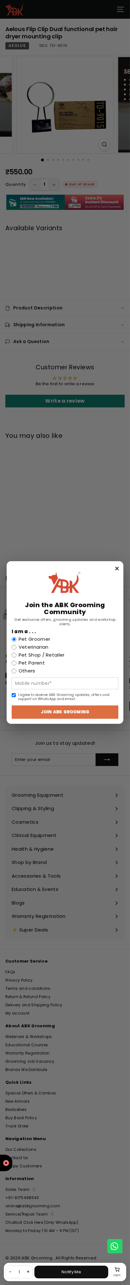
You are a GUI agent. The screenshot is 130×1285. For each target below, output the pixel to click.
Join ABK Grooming (65, 712)
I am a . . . (24, 631)
